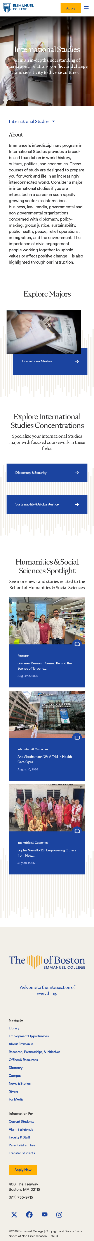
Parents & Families (22, 1145)
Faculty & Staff (19, 1137)
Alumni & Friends (21, 1129)
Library (14, 1028)
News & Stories (19, 1083)
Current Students (21, 1121)
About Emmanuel (21, 1044)
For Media (16, 1099)
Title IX (53, 1236)
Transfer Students (22, 1153)
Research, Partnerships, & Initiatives (34, 1052)
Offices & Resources (23, 1060)
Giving (13, 1091)
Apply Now (22, 1170)
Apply (70, 8)
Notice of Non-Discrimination (28, 1236)
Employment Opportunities (29, 1036)
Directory (16, 1068)
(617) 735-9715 (21, 1197)
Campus (15, 1075)
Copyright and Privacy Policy (63, 1231)
